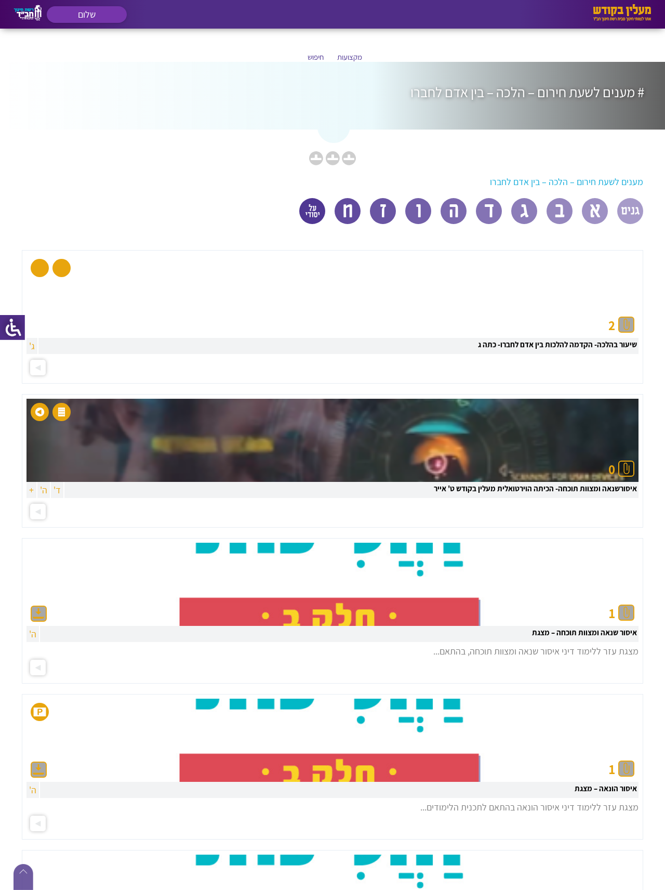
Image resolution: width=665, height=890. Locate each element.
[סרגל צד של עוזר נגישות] (12, 327)
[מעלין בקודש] (622, 18)
